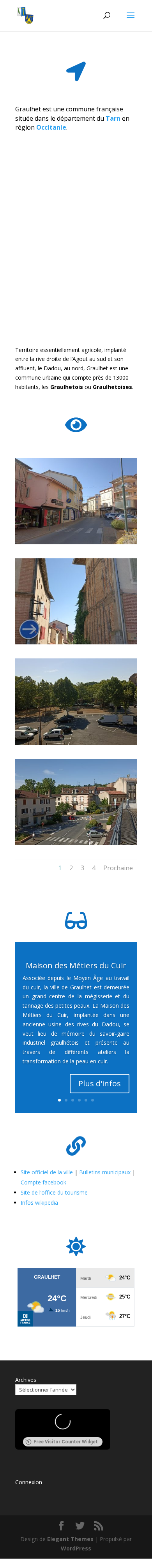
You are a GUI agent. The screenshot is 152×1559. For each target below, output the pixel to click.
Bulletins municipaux (105, 1172)
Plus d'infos (99, 1083)
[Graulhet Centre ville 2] (76, 642)
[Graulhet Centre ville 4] (76, 842)
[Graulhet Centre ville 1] (76, 542)
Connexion (28, 1482)
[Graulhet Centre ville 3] (76, 742)
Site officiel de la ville (47, 1172)
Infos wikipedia (39, 1202)
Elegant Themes (70, 1539)
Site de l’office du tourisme (54, 1192)
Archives (25, 1379)
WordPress (76, 1548)
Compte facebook (43, 1182)
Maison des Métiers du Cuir (76, 965)
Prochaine (118, 868)
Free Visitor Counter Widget (66, 1442)
